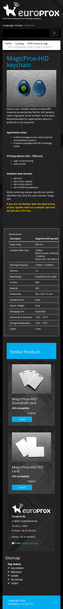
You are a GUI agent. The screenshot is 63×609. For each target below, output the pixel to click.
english (28, 25)
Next (22, 419)
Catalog (19, 43)
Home (8, 43)
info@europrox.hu (29, 543)
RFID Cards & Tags (38, 43)
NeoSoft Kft (27, 603)
